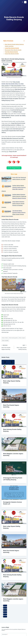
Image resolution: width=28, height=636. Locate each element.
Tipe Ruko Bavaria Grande (11, 51)
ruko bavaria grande (13, 337)
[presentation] (14, 371)
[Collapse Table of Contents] (24, 41)
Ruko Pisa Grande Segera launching (6, 347)
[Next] (11, 362)
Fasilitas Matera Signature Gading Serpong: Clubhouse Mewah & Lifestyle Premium (19, 196)
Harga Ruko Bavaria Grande (12, 53)
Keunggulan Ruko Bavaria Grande (13, 50)
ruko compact (22, 337)
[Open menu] (25, 2)
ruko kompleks (5, 340)
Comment (5, 634)
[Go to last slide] (5, 362)
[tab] (5, 605)
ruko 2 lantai (5, 337)
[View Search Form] (22, 2)
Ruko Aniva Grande (16, 85)
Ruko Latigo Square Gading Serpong (21, 347)
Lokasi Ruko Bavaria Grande (12, 48)
